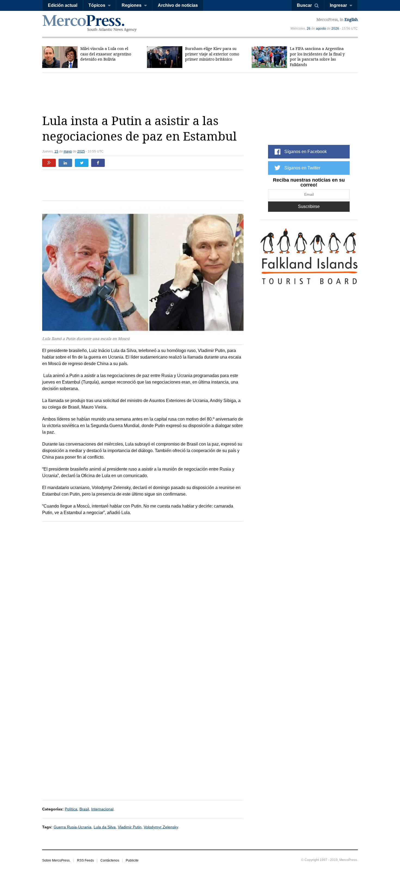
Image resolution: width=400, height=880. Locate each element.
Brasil (84, 809)
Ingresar (338, 5)
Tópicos (96, 5)
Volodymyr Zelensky (161, 827)
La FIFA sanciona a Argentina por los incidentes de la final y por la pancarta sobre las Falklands (317, 56)
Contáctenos (109, 860)
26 (308, 28)
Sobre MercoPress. (56, 860)
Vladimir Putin (129, 827)
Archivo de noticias (178, 5)
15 (56, 151)
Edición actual (62, 5)
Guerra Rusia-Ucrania (72, 827)
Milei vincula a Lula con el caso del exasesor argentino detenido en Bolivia (105, 54)
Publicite (132, 860)
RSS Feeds (85, 860)
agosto (321, 28)
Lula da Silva (105, 827)
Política (71, 809)
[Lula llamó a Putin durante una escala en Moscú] (143, 270)
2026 (335, 28)
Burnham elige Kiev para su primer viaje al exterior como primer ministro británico (212, 54)
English (351, 19)
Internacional (102, 809)
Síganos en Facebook (305, 151)
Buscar (304, 5)
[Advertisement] (200, 93)
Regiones (131, 5)
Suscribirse (309, 206)
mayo (68, 151)
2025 (81, 151)
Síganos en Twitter (302, 168)
